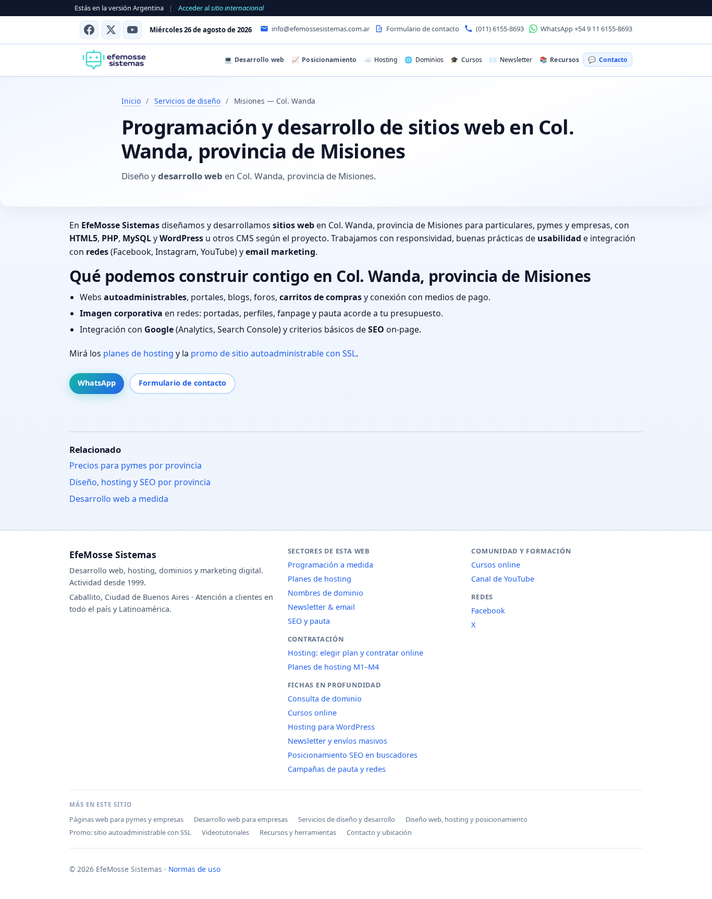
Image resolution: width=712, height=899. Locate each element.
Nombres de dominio (325, 593)
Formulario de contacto (182, 383)
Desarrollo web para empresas (241, 819)
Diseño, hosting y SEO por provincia (140, 482)
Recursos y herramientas (298, 832)
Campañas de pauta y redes (337, 769)
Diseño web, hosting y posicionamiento (466, 819)
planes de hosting (138, 353)
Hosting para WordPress (331, 727)
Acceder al (221, 8)
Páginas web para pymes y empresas (126, 819)
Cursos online (312, 713)
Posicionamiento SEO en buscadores (353, 755)
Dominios (423, 59)
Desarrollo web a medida (118, 498)
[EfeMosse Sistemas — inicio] (114, 59)
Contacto (607, 59)
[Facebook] (89, 29)
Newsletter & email (321, 607)
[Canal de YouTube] (132, 29)
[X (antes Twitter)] (111, 29)
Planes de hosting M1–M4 (333, 667)
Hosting (380, 59)
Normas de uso (194, 869)
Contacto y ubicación (379, 832)
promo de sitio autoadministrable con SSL (273, 353)
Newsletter (510, 59)
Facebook (488, 610)
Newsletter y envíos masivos (337, 741)
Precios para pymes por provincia (135, 465)
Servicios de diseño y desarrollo (346, 819)
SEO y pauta (309, 621)
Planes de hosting (319, 579)
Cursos (466, 59)
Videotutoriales (225, 832)
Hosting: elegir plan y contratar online (355, 653)
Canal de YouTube (502, 579)
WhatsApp (97, 383)
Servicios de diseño (187, 101)
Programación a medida (330, 565)
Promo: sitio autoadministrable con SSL (130, 832)
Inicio (131, 101)
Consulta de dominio (325, 699)
